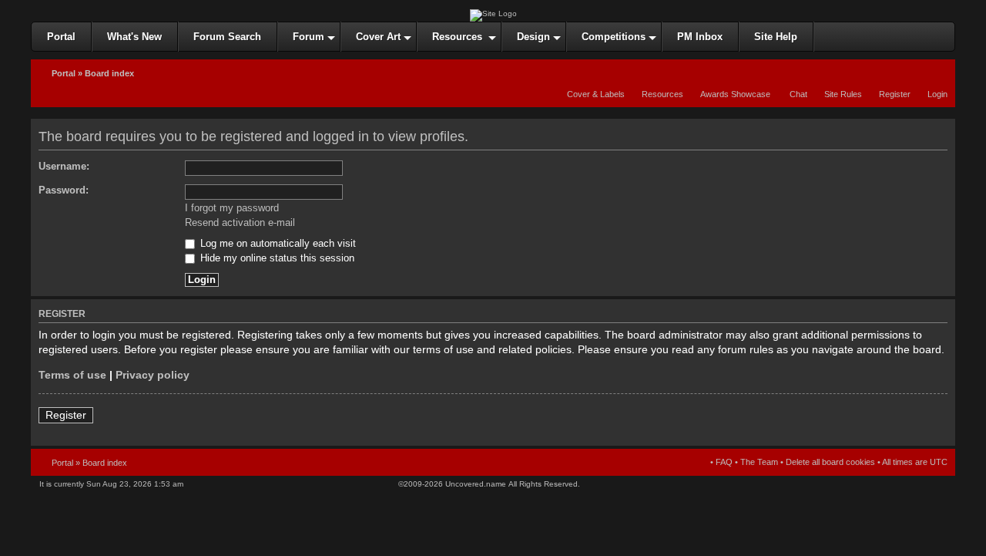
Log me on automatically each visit (276, 243)
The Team (759, 462)
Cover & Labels (596, 94)
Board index (109, 73)
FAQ (724, 462)
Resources (662, 94)
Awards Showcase (735, 94)
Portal (63, 73)
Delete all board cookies (830, 462)
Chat (797, 94)
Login (937, 94)
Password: (64, 190)
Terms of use (72, 375)
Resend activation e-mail (240, 222)
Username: (64, 166)
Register (895, 94)
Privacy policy (152, 375)
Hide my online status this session (275, 258)
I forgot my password (232, 208)
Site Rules (843, 94)
